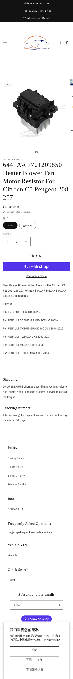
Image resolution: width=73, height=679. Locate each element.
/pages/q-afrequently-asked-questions (30, 532)
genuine (27, 225)
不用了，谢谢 (34, 660)
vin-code (12, 555)
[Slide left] (28, 152)
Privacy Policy (52, 640)
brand (10, 225)
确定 (35, 650)
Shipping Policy (16, 475)
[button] (5, 42)
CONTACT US (15, 509)
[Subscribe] (59, 605)
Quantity (7, 234)
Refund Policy (15, 467)
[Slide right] (45, 152)
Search (12, 580)
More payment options (36, 276)
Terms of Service (17, 484)
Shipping (7, 212)
